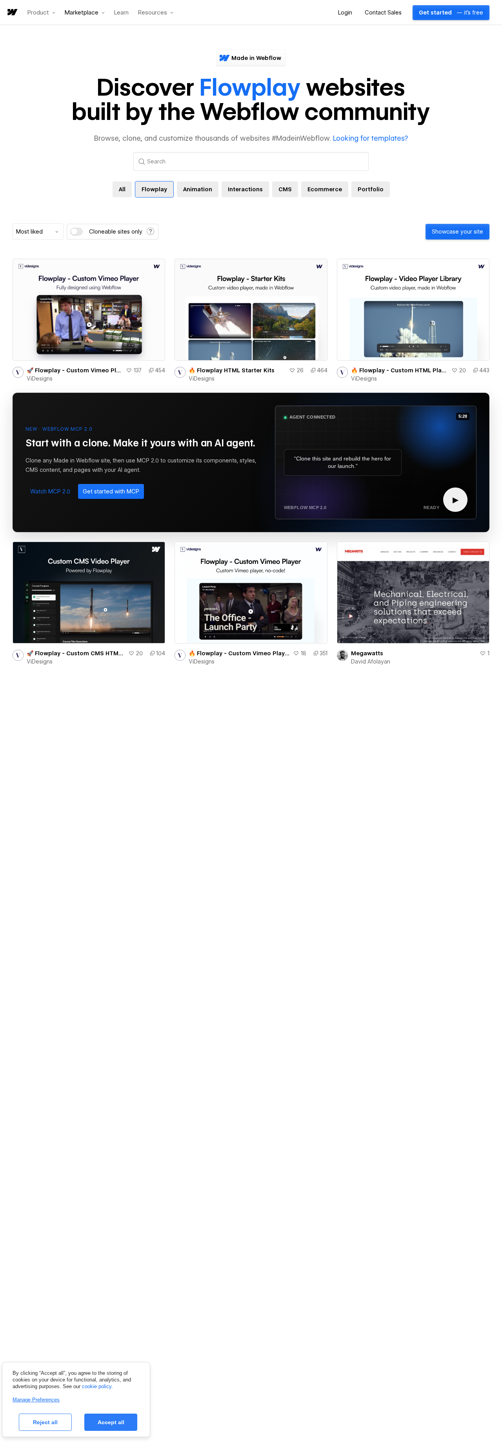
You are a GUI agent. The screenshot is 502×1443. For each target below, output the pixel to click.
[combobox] (38, 231)
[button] (41, 12)
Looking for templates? (370, 138)
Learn (121, 12)
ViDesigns (40, 378)
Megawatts (367, 653)
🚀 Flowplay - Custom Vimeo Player (75, 370)
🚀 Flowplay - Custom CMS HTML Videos (76, 653)
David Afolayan (370, 661)
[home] (11, 13)
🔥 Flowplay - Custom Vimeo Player (239, 653)
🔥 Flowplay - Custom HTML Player (399, 370)
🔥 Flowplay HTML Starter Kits (232, 370)
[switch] (76, 232)
